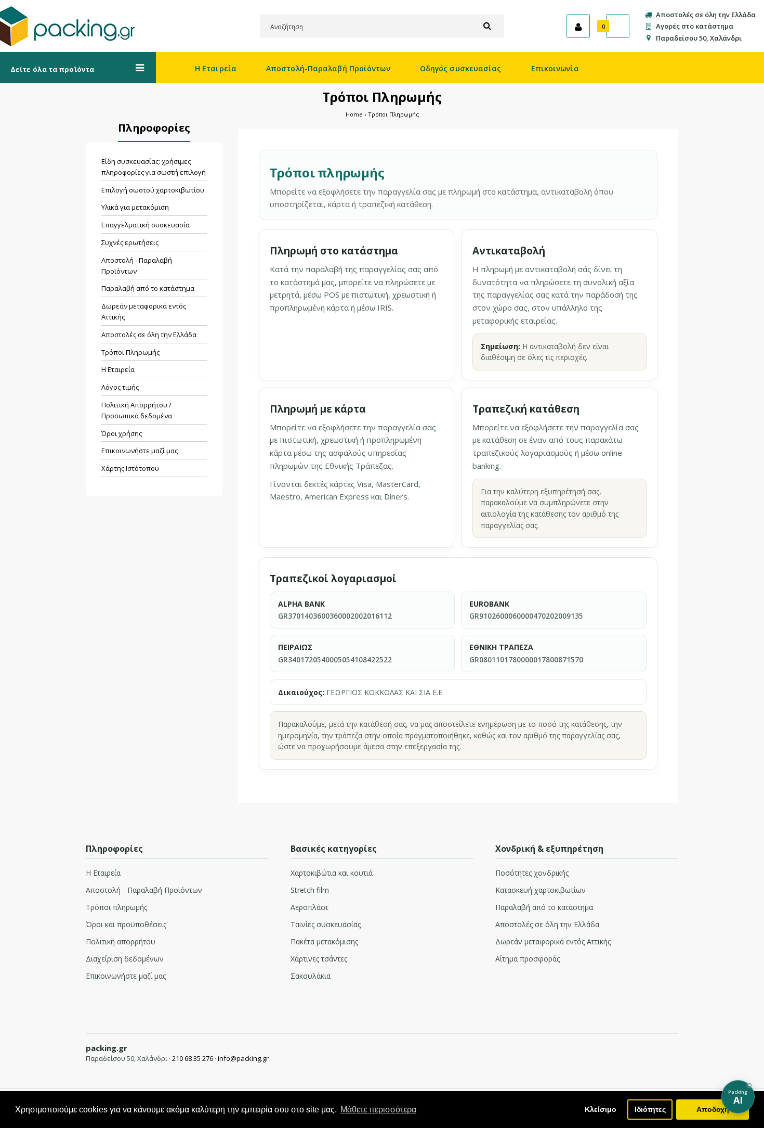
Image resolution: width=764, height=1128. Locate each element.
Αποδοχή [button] (712, 1109)
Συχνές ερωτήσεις (130, 242)
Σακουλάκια (311, 976)
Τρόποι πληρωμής (116, 907)
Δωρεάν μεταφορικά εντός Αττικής (143, 311)
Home (354, 114)
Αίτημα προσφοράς (527, 959)
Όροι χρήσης (121, 433)
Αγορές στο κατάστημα (694, 26)
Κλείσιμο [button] (600, 1109)
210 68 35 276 (192, 1058)
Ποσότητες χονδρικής (532, 873)
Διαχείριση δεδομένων (125, 959)
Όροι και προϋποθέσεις (126, 924)
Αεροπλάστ (309, 907)
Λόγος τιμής (120, 387)
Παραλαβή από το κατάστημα (147, 288)
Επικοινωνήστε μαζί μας (139, 450)
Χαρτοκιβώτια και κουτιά (332, 873)
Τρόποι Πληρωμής (393, 114)
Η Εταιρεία (118, 369)
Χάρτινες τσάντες (319, 959)
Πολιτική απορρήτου (120, 941)
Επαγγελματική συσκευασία (145, 224)
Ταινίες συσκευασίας (326, 924)
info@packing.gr (243, 1058)
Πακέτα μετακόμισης (324, 941)
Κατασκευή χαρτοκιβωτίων (540, 890)
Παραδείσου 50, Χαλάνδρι (699, 37)
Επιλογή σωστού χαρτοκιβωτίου (152, 190)
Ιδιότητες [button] (650, 1109)
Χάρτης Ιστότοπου (130, 468)
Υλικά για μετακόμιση (135, 207)
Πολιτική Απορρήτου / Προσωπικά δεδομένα (136, 410)
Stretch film (310, 890)
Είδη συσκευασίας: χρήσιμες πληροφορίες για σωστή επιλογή (153, 167)
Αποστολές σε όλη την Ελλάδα (706, 14)
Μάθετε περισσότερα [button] (378, 1109)
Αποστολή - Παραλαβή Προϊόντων (136, 265)
